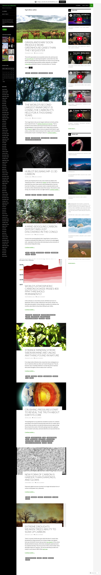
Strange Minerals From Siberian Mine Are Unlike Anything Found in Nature (42, 353)
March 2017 (4, 213)
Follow (4, 29)
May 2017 (4, 210)
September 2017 (5, 203)
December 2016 (5, 219)
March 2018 (4, 192)
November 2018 (5, 178)
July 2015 (4, 249)
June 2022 (4, 101)
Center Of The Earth (36, 437)
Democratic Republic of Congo (33, 139)
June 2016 (4, 229)
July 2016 (4, 227)
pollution (41, 318)
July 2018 (4, 185)
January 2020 (5, 153)
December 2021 (5, 112)
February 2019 (5, 172)
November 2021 (5, 114)
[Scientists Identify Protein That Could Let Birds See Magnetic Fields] (5, 58)
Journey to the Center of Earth (33, 442)
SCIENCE (27, 254)
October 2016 (5, 222)
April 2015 (4, 254)
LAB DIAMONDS (48, 497)
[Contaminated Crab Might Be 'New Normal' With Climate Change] (5, 40)
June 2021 (4, 123)
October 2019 (5, 158)
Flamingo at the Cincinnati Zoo (75, 153)
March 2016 (4, 235)
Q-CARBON (55, 497)
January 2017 (5, 217)
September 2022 (5, 96)
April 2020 (4, 148)
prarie (50, 73)
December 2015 (5, 240)
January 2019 (5, 174)
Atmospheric (37, 314)
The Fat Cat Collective (9, 5)
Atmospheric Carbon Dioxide (48, 314)
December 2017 (5, 197)
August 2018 (4, 183)
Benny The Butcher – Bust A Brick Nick (77, 46)
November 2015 (5, 242)
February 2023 (5, 91)
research (30, 129)
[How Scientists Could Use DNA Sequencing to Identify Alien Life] (11, 46)
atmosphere (29, 314)
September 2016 (5, 224)
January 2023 (5, 92)
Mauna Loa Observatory (31, 318)
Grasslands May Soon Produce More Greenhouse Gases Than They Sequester (40, 46)
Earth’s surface (29, 441)
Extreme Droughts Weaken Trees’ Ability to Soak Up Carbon (40, 529)
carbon (28, 73)
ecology (47, 252)
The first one (71, 214)
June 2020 (4, 144)
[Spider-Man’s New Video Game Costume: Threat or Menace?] (5, 52)
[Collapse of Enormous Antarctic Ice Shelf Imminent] (5, 46)
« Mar (4, 81)
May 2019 (4, 167)
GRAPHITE (40, 497)
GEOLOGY (55, 376)
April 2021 (4, 126)
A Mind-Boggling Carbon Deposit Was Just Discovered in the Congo (41, 229)
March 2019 (4, 171)
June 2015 (4, 251)
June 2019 (4, 165)
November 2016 (5, 220)
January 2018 (5, 195)
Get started (62, 1)
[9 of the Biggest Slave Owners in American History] (11, 52)
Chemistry (34, 376)
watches (51, 194)
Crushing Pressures (51, 437)
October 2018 (5, 179)
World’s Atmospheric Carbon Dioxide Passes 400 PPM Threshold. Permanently (42, 290)
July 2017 (4, 206)
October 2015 (5, 243)
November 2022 (5, 94)
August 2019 (4, 162)
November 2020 (5, 135)
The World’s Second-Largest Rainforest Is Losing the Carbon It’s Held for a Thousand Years (39, 110)
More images (72, 263)
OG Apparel (78, 5)
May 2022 (4, 103)
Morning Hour (71, 197)
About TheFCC (85, 5)
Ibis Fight (70, 259)
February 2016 (5, 236)
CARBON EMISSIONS (36, 137)
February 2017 (5, 215)
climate (40, 376)
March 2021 (4, 128)
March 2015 (4, 256)
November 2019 (5, 156)
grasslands (34, 73)
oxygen (44, 442)
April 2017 (4, 211)
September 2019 (5, 160)
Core (44, 437)
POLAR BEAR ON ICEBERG (73, 235)
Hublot (44, 182)
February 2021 (5, 130)
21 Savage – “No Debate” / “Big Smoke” (76, 123)
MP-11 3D (45, 194)
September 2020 (5, 139)
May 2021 (4, 124)
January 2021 (5, 132)
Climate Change (45, 137)
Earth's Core (42, 439)
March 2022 (4, 107)
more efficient (30, 58)
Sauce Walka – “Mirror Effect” (75, 104)
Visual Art (75, 134)
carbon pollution (45, 316)
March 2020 (4, 149)
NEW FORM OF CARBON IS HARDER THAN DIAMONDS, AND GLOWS (40, 477)
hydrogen (37, 441)
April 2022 (4, 105)
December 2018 (5, 176)
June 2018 (4, 187)
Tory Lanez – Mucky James (74, 65)
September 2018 (5, 181)
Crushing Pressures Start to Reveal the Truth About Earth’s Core (42, 412)
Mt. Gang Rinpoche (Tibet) (74, 174)
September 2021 (5, 117)
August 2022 (4, 98)
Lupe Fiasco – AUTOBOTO (74, 27)
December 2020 (5, 133)
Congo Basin (54, 137)
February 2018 (5, 194)
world (48, 318)
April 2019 (4, 169)
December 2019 (5, 155)
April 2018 (4, 190)
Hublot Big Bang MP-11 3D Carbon (41, 172)
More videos (72, 128)
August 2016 (4, 226)
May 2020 (4, 146)
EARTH (27, 439)
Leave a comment (39, 53)
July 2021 (4, 121)
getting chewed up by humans (45, 123)
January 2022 (5, 110)
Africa (27, 252)
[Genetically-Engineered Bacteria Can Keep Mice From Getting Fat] (11, 58)
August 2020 (4, 140)
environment (55, 252)
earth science (34, 439)
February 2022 (5, 108)
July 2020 (4, 142)
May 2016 (4, 231)
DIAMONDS (34, 497)
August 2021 (4, 119)
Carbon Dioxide (35, 316)
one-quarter (50, 542)
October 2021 (5, 116)
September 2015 (5, 245)
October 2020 (5, 137)
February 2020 (5, 151)
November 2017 (5, 199)
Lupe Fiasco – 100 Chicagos (74, 84)
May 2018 (4, 188)
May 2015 (4, 252)
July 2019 (4, 163)
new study (28, 64)
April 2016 (4, 233)
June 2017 (4, 208)
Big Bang (28, 194)
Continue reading (52, 132)
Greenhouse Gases (43, 73)
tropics (33, 254)
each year (45, 549)
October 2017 (5, 201)
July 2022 (4, 100)
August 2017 (4, 204)
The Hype (74, 10)
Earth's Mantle (50, 439)
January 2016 (5, 238)
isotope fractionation (47, 441)
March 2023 (4, 89)
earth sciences (40, 252)
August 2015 (4, 247)
